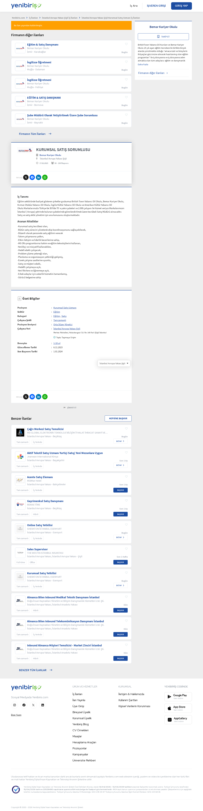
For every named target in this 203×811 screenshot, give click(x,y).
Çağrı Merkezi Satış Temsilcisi (45, 429)
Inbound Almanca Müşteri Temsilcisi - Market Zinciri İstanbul (64, 645)
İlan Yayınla (78, 700)
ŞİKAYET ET (71, 407)
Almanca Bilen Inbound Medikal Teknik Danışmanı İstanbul (63, 597)
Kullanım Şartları (128, 700)
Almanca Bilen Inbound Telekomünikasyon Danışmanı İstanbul (65, 621)
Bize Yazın (16, 714)
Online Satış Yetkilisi (39, 525)
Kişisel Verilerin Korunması (134, 706)
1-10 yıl (56, 343)
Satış (64, 316)
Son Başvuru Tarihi (27, 351)
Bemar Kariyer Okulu (50, 155)
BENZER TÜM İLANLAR (32, 670)
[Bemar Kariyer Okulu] (25, 150)
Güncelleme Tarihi (27, 347)
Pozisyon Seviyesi (26, 324)
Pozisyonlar (79, 748)
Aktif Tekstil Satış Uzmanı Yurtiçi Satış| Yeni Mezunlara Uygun (65, 453)
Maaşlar (77, 736)
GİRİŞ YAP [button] (181, 5)
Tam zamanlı (59, 320)
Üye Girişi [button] (78, 706)
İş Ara (134, 5)
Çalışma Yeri (23, 328)
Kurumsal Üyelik (82, 718)
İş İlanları (77, 694)
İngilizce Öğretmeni (39, 62)
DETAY (119, 441)
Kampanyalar (80, 754)
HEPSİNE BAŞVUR (118, 418)
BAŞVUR (120, 490)
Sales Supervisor (37, 549)
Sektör (20, 311)
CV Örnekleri (80, 730)
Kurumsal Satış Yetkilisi (41, 573)
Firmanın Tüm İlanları (32, 134)
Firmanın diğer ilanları (151, 73)
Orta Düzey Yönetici (62, 324)
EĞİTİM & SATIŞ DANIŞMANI (44, 97)
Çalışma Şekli (24, 320)
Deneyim (22, 343)
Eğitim (56, 311)
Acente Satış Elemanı (40, 477)
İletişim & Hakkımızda (131, 694)
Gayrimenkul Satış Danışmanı (45, 501)
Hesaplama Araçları (84, 742)
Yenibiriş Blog (80, 724)
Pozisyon (22, 307)
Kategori (21, 316)
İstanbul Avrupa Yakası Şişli (53, 158)
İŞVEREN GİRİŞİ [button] (156, 5)
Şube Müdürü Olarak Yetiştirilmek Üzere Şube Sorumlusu (62, 115)
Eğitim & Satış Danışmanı (42, 44)
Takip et (165, 36)
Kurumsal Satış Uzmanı (64, 307)
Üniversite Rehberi (84, 760)
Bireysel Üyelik (81, 712)
